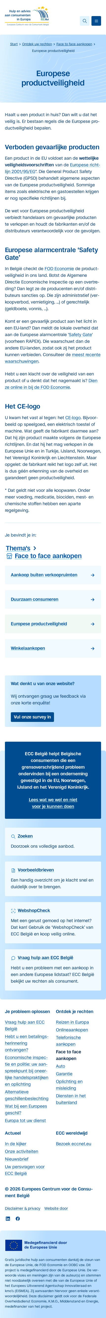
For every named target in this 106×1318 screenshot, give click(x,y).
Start (14, 44)
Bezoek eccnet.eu (73, 1143)
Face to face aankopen (74, 44)
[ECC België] (28, 16)
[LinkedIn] (8, 1218)
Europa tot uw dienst (25, 1120)
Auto (60, 1066)
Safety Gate (80, 334)
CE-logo (73, 417)
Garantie (64, 1073)
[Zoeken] (84, 21)
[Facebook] (18, 1218)
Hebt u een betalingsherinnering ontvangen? (27, 1043)
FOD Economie (59, 268)
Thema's (18, 548)
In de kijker (15, 1143)
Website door (56, 1208)
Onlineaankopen (72, 1029)
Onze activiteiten (21, 1151)
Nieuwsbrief (16, 1159)
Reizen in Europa (72, 1022)
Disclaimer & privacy (22, 1208)
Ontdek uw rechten (37, 44)
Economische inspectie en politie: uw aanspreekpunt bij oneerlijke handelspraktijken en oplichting (26, 1071)
